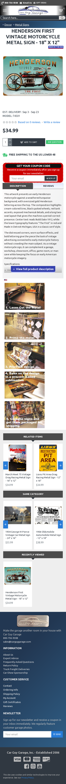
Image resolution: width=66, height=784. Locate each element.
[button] (5, 465)
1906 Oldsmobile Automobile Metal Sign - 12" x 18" (48, 534)
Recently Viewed (33, 554)
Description (18, 186)
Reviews (48, 186)
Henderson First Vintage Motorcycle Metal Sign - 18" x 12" (16, 595)
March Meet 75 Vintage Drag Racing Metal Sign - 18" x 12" (18, 477)
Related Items (33, 436)
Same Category (33, 494)
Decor (8, 24)
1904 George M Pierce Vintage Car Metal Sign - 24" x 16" (17, 534)
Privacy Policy (27, 778)
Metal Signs (22, 24)
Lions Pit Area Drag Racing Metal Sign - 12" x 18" (48, 477)
